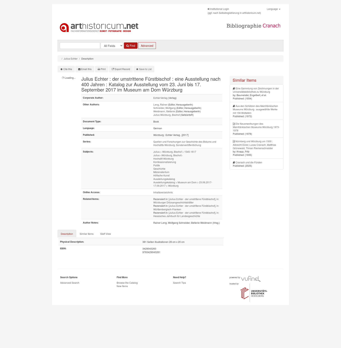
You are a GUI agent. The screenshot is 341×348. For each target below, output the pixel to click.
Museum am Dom (187, 182)
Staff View (105, 233)
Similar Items (87, 233)
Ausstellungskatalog (164, 179)
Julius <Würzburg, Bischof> (168, 155)
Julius (156, 151)
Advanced (147, 46)
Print (103, 69)
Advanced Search (69, 282)
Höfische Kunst (161, 175)
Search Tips (179, 282)
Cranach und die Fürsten (249, 162)
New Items (122, 286)
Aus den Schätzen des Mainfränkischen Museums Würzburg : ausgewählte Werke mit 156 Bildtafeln (255, 109)
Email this (86, 69)
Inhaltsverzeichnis (163, 192)
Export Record (122, 69)
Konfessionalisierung (164, 162)
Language (272, 8)
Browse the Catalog (127, 282)
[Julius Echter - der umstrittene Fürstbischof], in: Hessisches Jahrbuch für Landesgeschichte (186, 214)
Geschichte (159, 168)
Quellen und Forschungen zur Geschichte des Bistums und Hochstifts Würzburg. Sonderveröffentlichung (184, 143)
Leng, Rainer (160, 104)
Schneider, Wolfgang (164, 107)
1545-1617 (190, 151)
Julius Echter (71, 58)
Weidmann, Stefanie (164, 111)
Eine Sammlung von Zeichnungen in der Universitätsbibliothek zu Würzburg (256, 90)
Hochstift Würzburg (163, 158)
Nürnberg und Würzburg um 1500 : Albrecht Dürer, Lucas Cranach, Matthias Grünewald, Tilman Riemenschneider (254, 144)
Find (132, 46)
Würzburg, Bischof (172, 151)
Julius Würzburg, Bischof (166, 114)
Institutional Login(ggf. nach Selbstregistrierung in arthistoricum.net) (234, 10)
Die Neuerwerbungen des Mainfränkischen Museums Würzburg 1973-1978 (256, 127)
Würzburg (173, 185)
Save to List (145, 69)
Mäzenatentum (161, 172)
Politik (156, 165)
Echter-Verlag (160, 97)
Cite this (67, 69)
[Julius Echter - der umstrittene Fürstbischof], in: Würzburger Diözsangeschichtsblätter (186, 200)
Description (67, 233)
